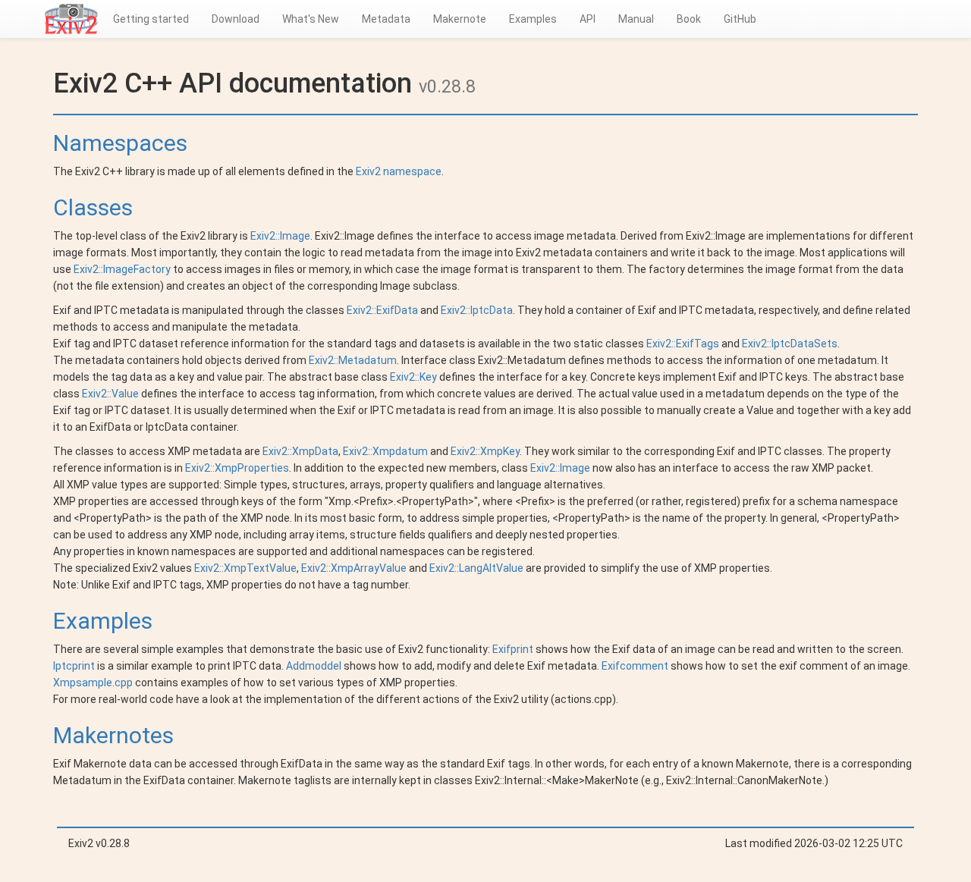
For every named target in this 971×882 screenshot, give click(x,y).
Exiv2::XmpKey (485, 451)
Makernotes (113, 735)
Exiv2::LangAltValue (476, 568)
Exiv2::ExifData (382, 310)
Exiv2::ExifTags (682, 343)
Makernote (459, 19)
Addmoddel (313, 666)
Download (235, 19)
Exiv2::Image (280, 236)
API (587, 19)
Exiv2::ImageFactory (122, 269)
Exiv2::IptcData (477, 310)
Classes (93, 207)
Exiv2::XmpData (300, 451)
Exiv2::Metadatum (353, 360)
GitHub (740, 19)
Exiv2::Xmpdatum (385, 451)
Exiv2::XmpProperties (237, 468)
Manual (636, 19)
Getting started (151, 19)
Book (689, 19)
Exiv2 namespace (399, 171)
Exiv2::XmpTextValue (245, 568)
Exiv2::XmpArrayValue (354, 568)
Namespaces (120, 143)
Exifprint (512, 649)
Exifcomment (635, 666)
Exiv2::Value (110, 394)
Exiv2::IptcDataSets (789, 343)
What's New (310, 19)
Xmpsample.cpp (93, 682)
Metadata (386, 19)
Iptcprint (74, 666)
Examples (533, 19)
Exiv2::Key (413, 377)
